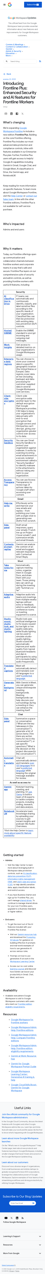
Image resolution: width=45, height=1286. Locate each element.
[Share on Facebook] (17, 113)
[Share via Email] (6, 113)
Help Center (17, 196)
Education (11, 53)
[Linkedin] (17, 1218)
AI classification (30, 873)
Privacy (11, 1271)
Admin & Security (14, 51)
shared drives (26, 900)
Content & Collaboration (17, 47)
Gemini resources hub (27, 934)
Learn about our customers (15, 1162)
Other (5, 107)
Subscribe (33, 4)
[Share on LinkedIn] (11, 113)
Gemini (10, 49)
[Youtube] (6, 1218)
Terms (17, 1271)
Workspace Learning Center (22, 961)
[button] (22, 1236)
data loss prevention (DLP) (19, 876)
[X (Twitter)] (11, 1218)
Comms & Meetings (15, 45)
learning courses (17, 969)
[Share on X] (22, 113)
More (9, 56)
